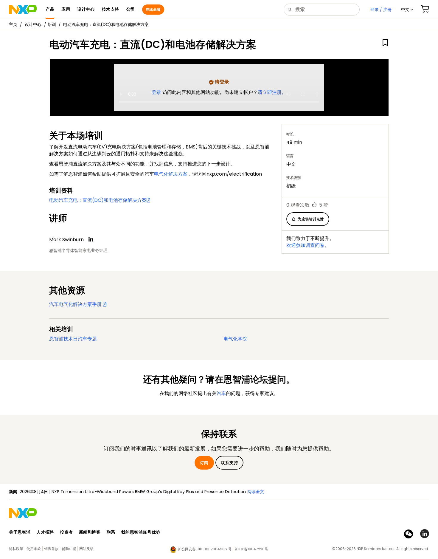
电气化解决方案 (170, 174)
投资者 (66, 532)
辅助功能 (69, 548)
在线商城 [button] (153, 9)
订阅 (204, 463)
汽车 (221, 393)
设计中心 (33, 24)
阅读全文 (255, 492)
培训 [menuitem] (52, 24)
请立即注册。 (272, 92)
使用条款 (34, 548)
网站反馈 (86, 548)
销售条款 (51, 548)
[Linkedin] (90, 239)
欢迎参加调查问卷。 (307, 245)
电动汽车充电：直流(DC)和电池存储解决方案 (98, 200)
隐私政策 (16, 548)
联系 (111, 532)
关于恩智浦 (20, 532)
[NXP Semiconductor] (23, 9)
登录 (157, 92)
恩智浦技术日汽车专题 (73, 338)
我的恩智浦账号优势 (140, 532)
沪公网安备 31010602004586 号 (205, 549)
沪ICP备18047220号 (251, 549)
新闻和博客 (90, 532)
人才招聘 (45, 532)
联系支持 (229, 463)
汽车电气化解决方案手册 (76, 304)
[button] (407, 9)
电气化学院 (235, 338)
